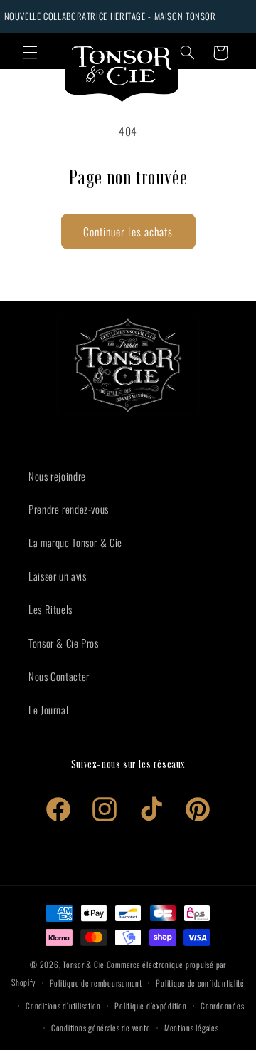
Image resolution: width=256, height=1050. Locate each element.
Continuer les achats (128, 231)
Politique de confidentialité (200, 983)
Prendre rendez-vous (68, 508)
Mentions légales (191, 1028)
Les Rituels (50, 609)
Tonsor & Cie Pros (63, 642)
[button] (30, 52)
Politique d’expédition (150, 1005)
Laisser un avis (57, 575)
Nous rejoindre (57, 476)
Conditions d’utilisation (63, 1005)
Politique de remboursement (96, 983)
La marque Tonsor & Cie (75, 542)
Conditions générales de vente (100, 1028)
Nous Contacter (59, 676)
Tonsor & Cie (84, 964)
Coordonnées (222, 1005)
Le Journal (48, 709)
